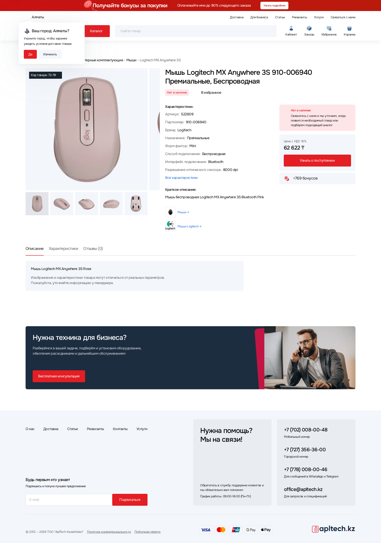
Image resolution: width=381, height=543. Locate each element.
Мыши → (183, 212)
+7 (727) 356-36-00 (305, 450)
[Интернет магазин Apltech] (333, 529)
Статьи (280, 17)
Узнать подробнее (274, 5)
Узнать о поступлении (317, 160)
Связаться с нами (343, 17)
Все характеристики (181, 177)
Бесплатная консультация (59, 376)
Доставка (236, 17)
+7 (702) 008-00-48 (305, 430)
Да (30, 54)
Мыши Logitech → (189, 226)
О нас (30, 429)
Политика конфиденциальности (109, 532)
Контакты (120, 429)
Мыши (131, 60)
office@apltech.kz (303, 489)
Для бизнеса (259, 17)
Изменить (50, 54)
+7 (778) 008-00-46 (305, 469)
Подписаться (129, 499)
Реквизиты (299, 17)
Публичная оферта (147, 532)
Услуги (318, 17)
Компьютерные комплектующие (97, 60)
